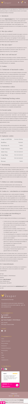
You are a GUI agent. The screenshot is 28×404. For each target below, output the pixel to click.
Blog (2, 352)
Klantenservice (4, 345)
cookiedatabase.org (19, 286)
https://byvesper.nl (8, 18)
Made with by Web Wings (14, 395)
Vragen (2, 355)
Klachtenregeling (4, 350)
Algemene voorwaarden (5, 341)
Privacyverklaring (4, 343)
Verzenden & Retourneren (6, 348)
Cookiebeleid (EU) (4, 359)
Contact (2, 338)
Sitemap (2, 357)
